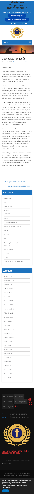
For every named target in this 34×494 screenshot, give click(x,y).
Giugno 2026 (8, 277)
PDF (5, 239)
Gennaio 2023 (8, 301)
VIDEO (6, 257)
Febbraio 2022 (8, 313)
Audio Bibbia (8, 206)
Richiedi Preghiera (17, 16)
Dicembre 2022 (9, 305)
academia (7, 214)
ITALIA (6, 231)
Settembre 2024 (9, 289)
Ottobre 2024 (8, 285)
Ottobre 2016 (8, 333)
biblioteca (28, 62)
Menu (6, 42)
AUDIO (6, 202)
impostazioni (6, 487)
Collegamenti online (10, 223)
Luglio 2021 (7, 325)
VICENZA (6, 253)
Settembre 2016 (9, 337)
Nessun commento (18, 62)
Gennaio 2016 (8, 370)
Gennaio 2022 (8, 317)
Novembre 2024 (9, 281)
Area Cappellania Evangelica (17, 20)
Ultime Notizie (8, 249)
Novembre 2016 (9, 329)
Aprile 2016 (7, 358)
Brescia (6, 219)
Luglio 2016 (7, 345)
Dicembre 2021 (8, 321)
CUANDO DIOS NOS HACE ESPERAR (20, 186)
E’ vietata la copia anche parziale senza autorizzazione (16, 462)
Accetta (6, 491)
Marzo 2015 (7, 378)
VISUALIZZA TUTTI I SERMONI (13, 262)
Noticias (6, 235)
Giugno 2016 (8, 350)
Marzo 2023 (7, 297)
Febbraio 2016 (8, 366)
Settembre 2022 (9, 309)
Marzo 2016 (7, 362)
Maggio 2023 (8, 293)
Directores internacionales (12, 227)
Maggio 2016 (8, 354)
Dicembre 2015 (8, 374)
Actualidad (7, 198)
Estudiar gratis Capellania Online (13, 182)
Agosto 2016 (8, 341)
